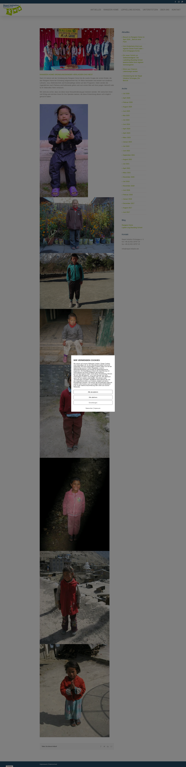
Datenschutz (89, 408)
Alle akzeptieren (93, 392)
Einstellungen (93, 402)
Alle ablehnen (93, 397)
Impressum (97, 408)
